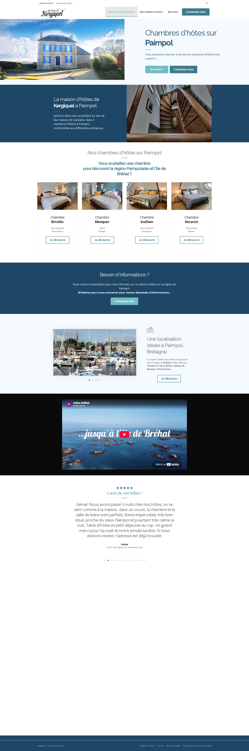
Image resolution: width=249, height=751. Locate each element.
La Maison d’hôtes (146, 745)
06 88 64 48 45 (46, 3)
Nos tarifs (173, 11)
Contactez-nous (196, 11)
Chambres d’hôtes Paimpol (120, 11)
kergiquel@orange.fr (64, 3)
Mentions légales (173, 745)
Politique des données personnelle (197, 745)
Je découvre (57, 239)
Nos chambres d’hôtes (151, 11)
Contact (160, 745)
